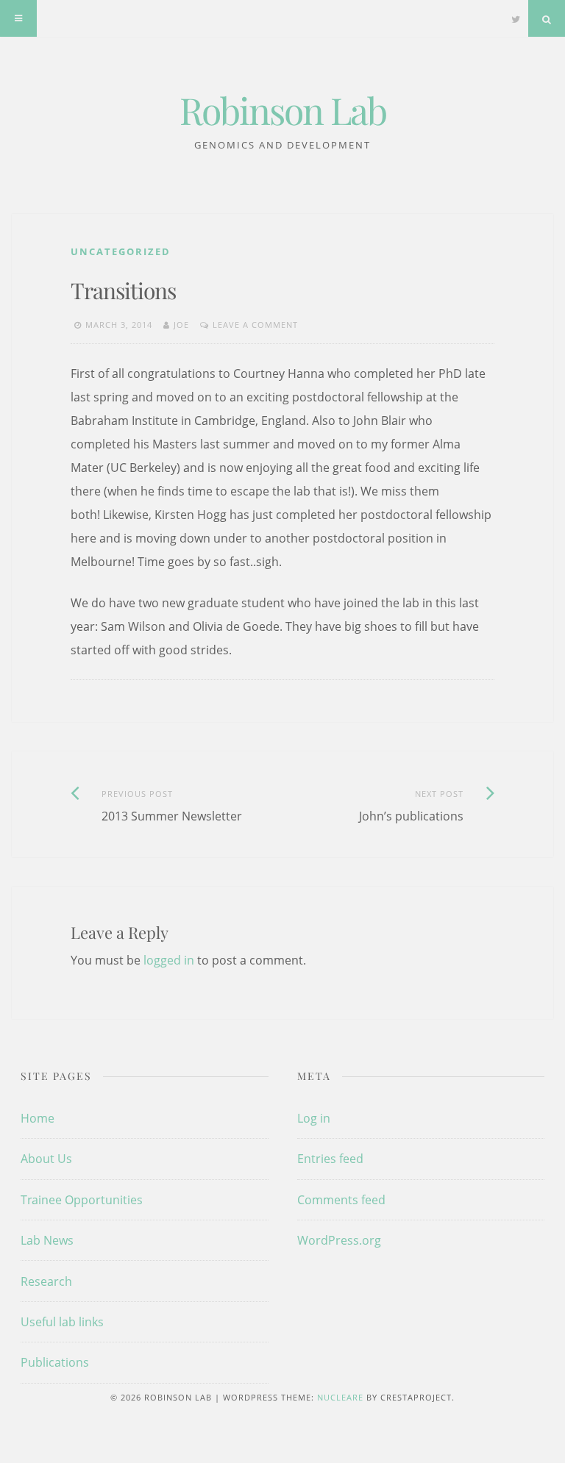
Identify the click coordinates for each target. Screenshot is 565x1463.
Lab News (47, 1240)
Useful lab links (62, 1322)
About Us (46, 1159)
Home (37, 1118)
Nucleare (340, 1397)
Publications (55, 1362)
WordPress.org (339, 1240)
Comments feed (341, 1200)
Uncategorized (121, 251)
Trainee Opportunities (82, 1200)
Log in (313, 1118)
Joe (181, 324)
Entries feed (330, 1159)
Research (46, 1281)
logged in (168, 960)
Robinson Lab (283, 110)
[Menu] (18, 18)
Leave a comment (255, 324)
